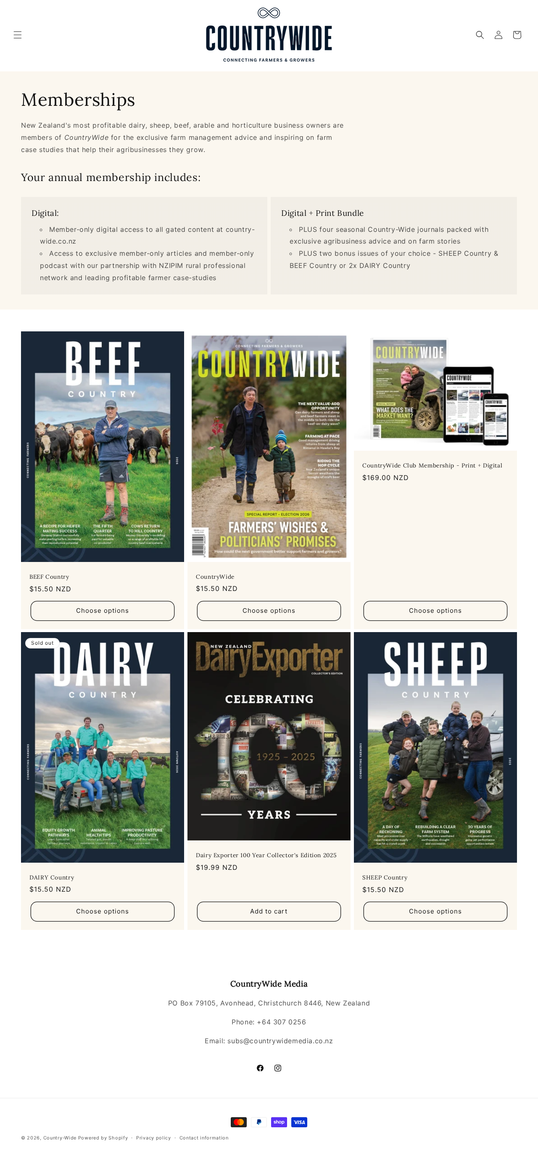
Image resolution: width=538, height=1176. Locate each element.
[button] (17, 35)
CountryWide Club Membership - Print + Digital (432, 465)
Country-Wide (59, 1138)
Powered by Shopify (103, 1138)
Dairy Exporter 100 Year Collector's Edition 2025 (266, 855)
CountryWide (215, 576)
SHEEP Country (384, 877)
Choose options (102, 610)
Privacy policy (153, 1138)
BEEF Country (49, 576)
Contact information (204, 1138)
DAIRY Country (51, 877)
